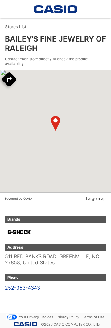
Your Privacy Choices (36, 317)
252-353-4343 (22, 288)
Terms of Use (94, 317)
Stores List (15, 26)
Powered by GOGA (18, 198)
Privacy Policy (68, 317)
